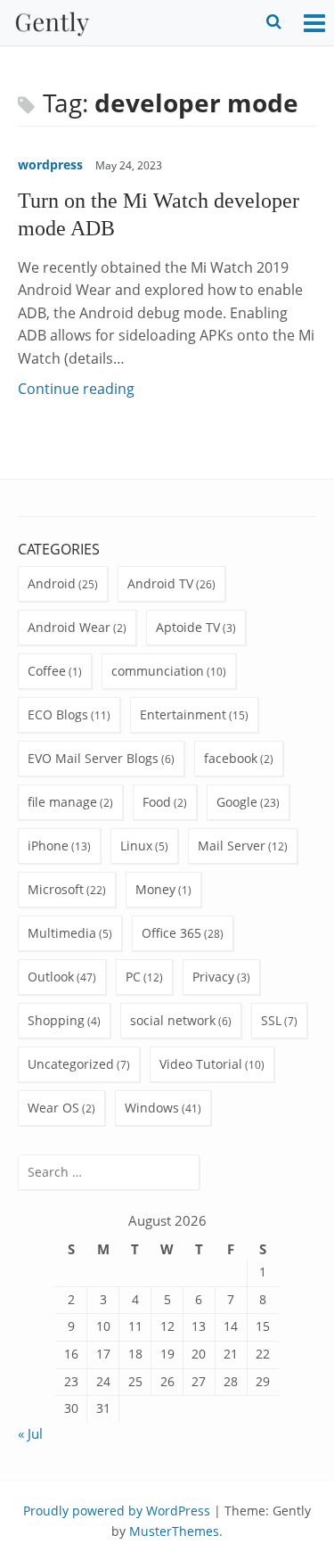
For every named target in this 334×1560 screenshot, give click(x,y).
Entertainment (183, 714)
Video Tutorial (200, 1063)
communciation (157, 670)
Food (157, 801)
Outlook (51, 976)
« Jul (30, 1433)
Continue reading (76, 388)
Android (52, 583)
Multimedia (62, 932)
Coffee (47, 670)
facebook (230, 758)
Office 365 (171, 932)
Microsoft (56, 889)
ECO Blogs (58, 714)
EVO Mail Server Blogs (93, 758)
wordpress (50, 164)
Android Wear (69, 627)
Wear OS (53, 1107)
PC (133, 976)
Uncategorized (71, 1063)
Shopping (56, 1020)
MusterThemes (174, 1531)
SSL (271, 1020)
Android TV (160, 583)
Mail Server (231, 845)
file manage (62, 801)
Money (155, 889)
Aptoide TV (188, 627)
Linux (136, 845)
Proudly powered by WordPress (116, 1510)
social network (173, 1020)
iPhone (48, 845)
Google (236, 801)
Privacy (213, 976)
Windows (152, 1107)
